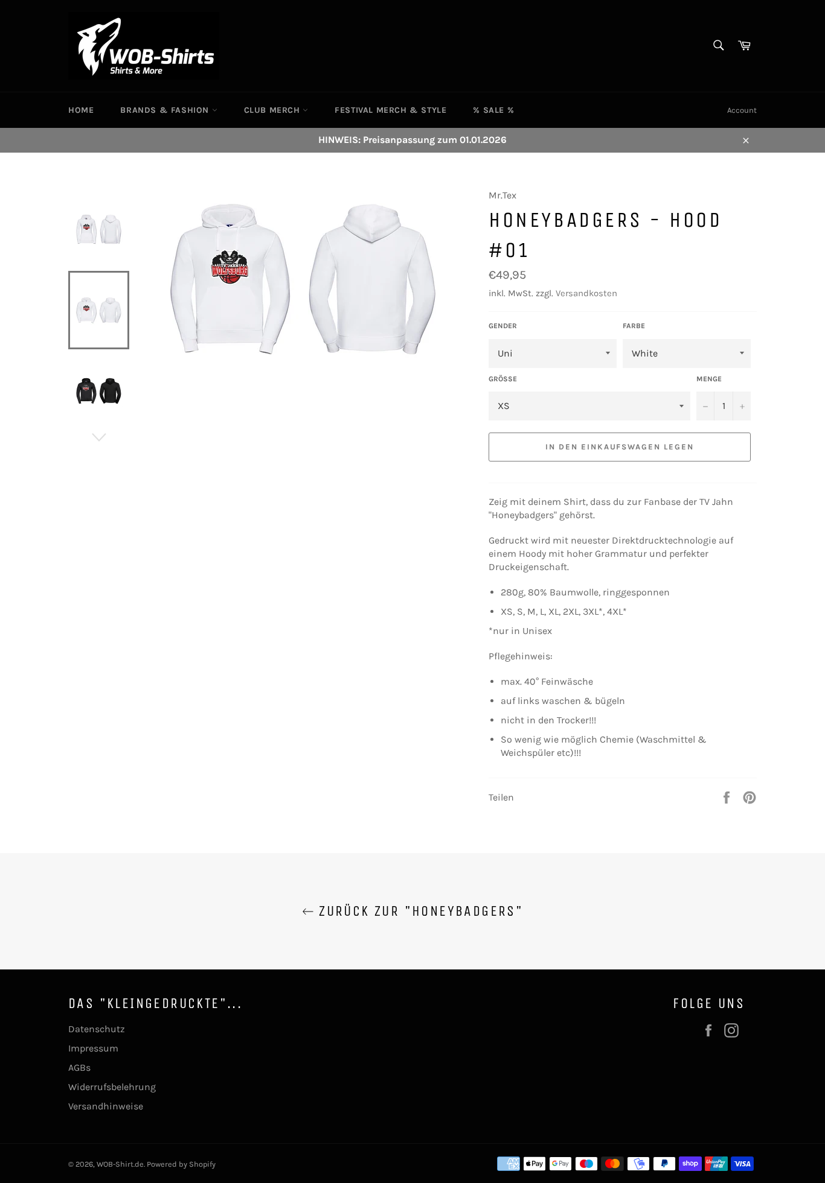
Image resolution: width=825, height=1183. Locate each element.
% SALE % (493, 110)
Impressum (93, 1048)
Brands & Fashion (165, 110)
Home (81, 110)
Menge (709, 379)
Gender (503, 326)
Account (742, 110)
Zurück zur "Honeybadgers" (418, 910)
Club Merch (273, 110)
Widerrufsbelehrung (112, 1087)
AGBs (79, 1067)
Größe (503, 379)
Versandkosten (586, 293)
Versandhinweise (105, 1106)
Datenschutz (96, 1029)
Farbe (634, 326)
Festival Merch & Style (390, 110)
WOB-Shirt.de (120, 1164)
